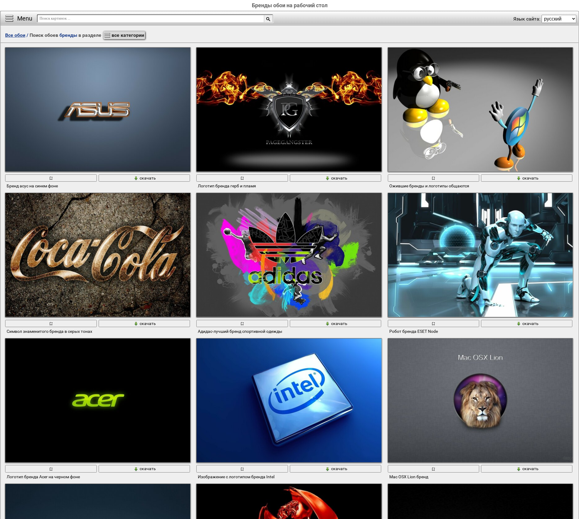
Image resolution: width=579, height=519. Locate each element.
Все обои (15, 35)
